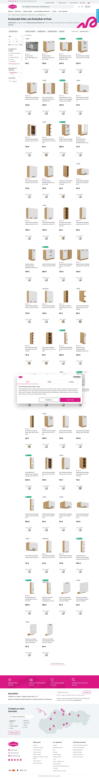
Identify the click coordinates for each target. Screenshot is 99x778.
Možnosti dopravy (37, 749)
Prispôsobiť (48, 399)
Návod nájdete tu (77, 700)
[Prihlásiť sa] (79, 7)
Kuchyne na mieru (31, 14)
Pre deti (54, 11)
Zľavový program (37, 760)
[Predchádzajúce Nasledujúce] (32, 46)
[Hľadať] (23, 6)
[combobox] (85, 31)
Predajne (83, 2)
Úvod (9, 14)
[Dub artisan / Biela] (46, 71)
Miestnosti (18, 11)
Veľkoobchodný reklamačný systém (61, 766)
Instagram (12, 760)
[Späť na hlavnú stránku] (12, 6)
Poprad (25, 724)
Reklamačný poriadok (77, 749)
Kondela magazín (57, 754)
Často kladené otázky (38, 747)
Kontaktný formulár (49, 2)
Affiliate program (57, 756)
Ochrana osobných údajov (78, 747)
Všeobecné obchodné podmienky (80, 745)
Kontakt (55, 745)
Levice (11, 723)
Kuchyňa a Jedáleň (15, 14)
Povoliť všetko (70, 399)
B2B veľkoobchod (57, 763)
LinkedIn (21, 760)
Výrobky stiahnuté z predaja (59, 770)
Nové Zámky (26, 722)
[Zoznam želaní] (82, 7)
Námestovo (26, 720)
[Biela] (43, 71)
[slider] (9, 44)
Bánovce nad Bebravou (13, 721)
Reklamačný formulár (58, 747)
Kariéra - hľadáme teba (58, 761)
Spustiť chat (63, 2)
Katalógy (55, 752)
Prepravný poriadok (77, 752)
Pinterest (18, 760)
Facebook (9, 760)
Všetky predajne (14, 732)
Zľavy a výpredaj (63, 11)
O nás (54, 759)
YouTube (15, 760)
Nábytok (10, 11)
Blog (54, 749)
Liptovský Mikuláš (14, 725)
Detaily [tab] (49, 381)
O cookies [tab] (71, 381)
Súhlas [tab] (28, 381)
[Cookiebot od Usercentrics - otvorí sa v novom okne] (74, 377)
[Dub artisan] (46, 155)
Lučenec (11, 728)
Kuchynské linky (23, 14)
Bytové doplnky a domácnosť (42, 11)
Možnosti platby (37, 752)
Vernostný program (37, 763)
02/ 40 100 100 (74, 2)
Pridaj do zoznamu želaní (38, 39)
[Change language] (89, 2)
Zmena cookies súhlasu (78, 756)
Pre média (55, 768)
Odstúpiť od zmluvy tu (78, 754)
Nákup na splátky (37, 754)
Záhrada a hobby (27, 11)
